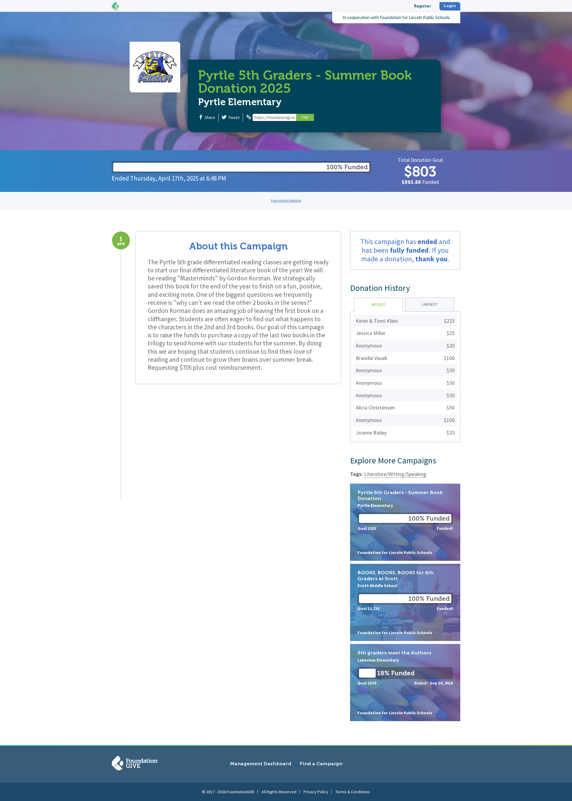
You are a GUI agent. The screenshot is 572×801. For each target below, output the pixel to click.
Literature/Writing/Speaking (395, 474)
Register (422, 6)
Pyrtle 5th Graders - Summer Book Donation (405, 522)
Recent (378, 304)
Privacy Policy (316, 791)
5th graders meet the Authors (405, 682)
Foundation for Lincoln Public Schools (415, 17)
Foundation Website (286, 200)
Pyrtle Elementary (240, 102)
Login (450, 6)
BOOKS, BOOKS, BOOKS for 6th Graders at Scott (405, 602)
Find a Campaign (321, 763)
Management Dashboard (260, 763)
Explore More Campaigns (393, 460)
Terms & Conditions (352, 791)
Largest (430, 304)
